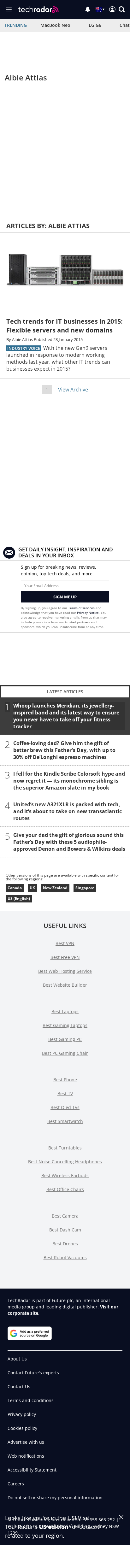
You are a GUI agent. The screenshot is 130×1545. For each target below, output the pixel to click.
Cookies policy (22, 1428)
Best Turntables (65, 1148)
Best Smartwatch (65, 1121)
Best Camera (65, 1216)
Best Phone (65, 1080)
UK (32, 887)
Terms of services (82, 608)
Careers (16, 1484)
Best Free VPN (65, 957)
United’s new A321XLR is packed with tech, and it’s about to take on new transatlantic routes (67, 811)
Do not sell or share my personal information (55, 1498)
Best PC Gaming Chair (65, 1053)
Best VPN (65, 943)
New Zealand (55, 887)
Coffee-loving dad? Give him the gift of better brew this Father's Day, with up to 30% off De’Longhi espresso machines (64, 749)
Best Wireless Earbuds (65, 1175)
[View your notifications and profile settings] (88, 9)
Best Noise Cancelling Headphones (65, 1162)
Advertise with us (26, 1442)
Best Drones (65, 1244)
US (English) (19, 898)
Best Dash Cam (65, 1230)
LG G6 (95, 25)
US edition (53, 1526)
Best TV (65, 1093)
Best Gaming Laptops (65, 1025)
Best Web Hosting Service (65, 971)
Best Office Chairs (65, 1189)
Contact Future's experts (33, 1373)
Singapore (84, 887)
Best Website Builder (65, 985)
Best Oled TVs (65, 1107)
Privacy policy (22, 1414)
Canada (15, 887)
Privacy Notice (88, 612)
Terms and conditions (31, 1400)
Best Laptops (65, 1011)
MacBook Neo (55, 25)
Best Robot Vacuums (65, 1257)
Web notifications (26, 1456)
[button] (122, 9)
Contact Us (19, 1386)
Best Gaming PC (65, 1039)
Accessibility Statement (32, 1470)
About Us (17, 1359)
